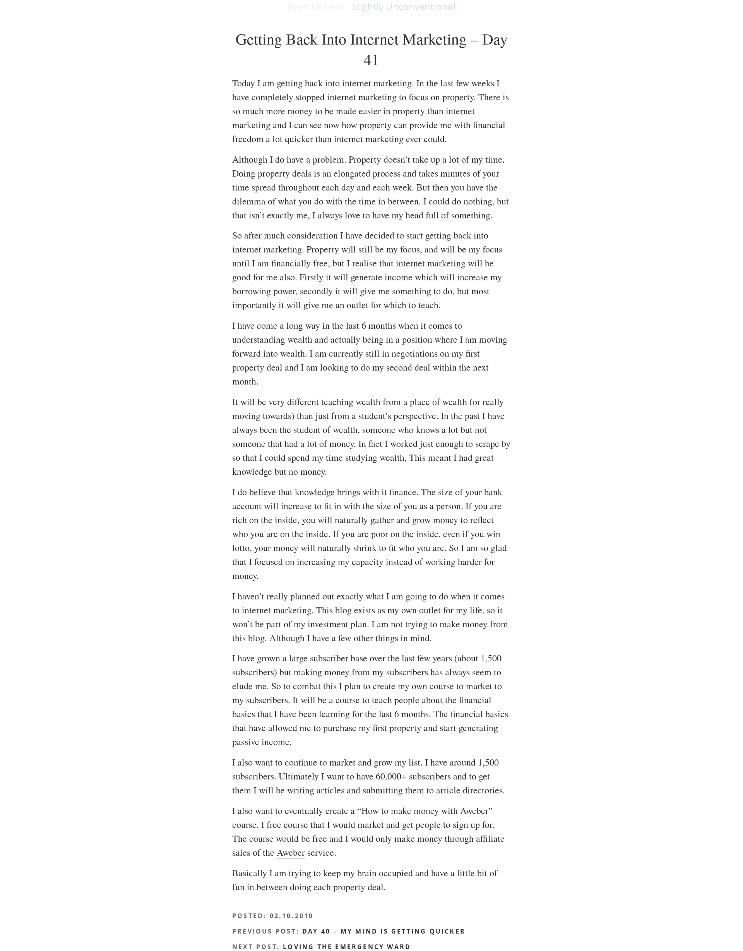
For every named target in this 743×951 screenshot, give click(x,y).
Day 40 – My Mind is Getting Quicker (384, 931)
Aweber (474, 810)
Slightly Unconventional (403, 6)
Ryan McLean (316, 6)
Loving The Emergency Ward (347, 946)
